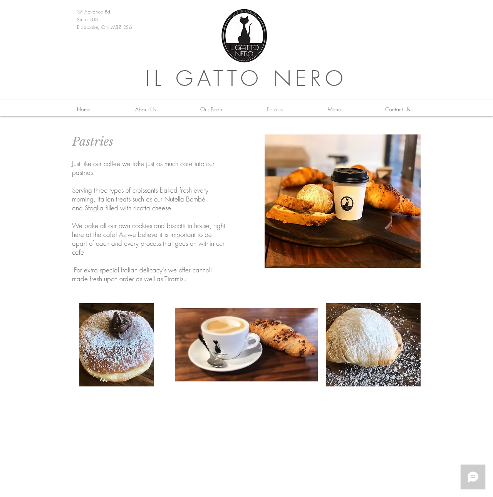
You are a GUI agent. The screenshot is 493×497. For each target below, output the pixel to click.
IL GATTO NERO (246, 78)
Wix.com (414, 409)
